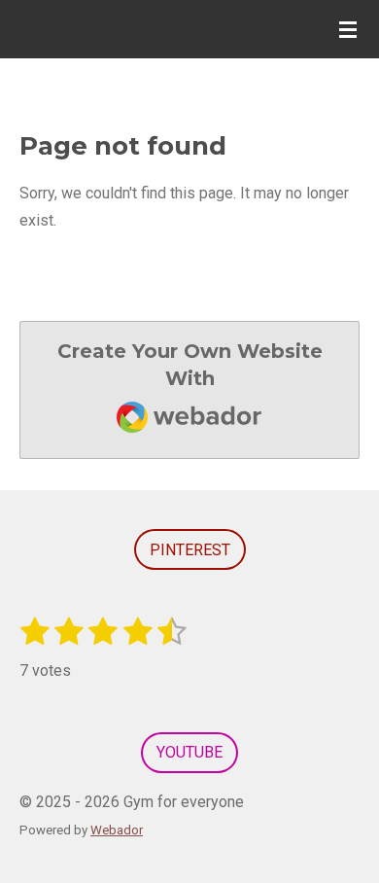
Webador (116, 830)
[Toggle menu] (348, 29)
